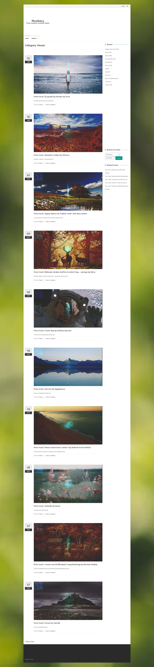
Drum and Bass (109, 59)
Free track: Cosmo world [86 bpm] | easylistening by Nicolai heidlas (66, 564)
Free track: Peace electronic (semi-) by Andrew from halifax (62, 447)
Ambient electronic (110, 49)
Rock (106, 75)
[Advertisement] (90, 21)
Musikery (38, 20)
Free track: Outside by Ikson (47, 506)
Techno (107, 81)
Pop (106, 72)
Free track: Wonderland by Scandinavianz (116, 176)
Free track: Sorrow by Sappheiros (49, 389)
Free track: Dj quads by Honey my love (52, 97)
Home (123, 6)
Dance (107, 55)
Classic (107, 52)
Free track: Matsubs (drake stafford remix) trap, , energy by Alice (64, 272)
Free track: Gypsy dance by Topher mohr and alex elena (60, 214)
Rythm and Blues (110, 78)
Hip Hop (107, 62)
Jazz (106, 68)
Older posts (29, 641)
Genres (33, 38)
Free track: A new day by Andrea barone (52, 331)
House (41, 104)
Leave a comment (50, 104)
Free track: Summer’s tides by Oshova (51, 155)
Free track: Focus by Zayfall (47, 623)
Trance (107, 85)
